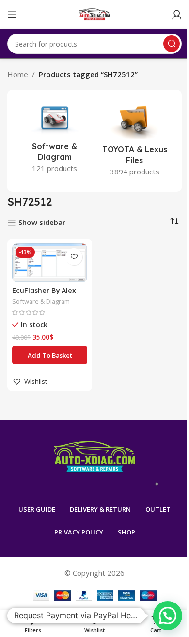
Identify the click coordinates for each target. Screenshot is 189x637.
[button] (49, 355)
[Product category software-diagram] (54, 139)
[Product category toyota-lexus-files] (134, 141)
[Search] (171, 43)
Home (17, 74)
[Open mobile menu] (12, 14)
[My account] (177, 14)
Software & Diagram (41, 301)
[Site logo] (94, 13)
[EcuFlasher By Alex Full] (49, 262)
